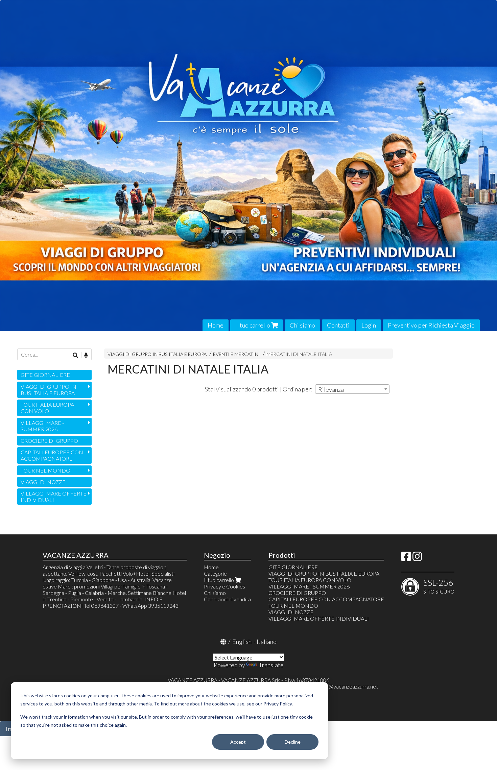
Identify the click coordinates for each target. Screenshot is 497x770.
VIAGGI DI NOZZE (43, 482)
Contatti (338, 325)
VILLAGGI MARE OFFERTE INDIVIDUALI (54, 496)
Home (215, 325)
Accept (238, 742)
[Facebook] (406, 558)
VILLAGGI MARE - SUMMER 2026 (42, 425)
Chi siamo (302, 325)
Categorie (215, 573)
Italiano (267, 641)
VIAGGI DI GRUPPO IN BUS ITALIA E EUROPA (157, 354)
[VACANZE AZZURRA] (248, 165)
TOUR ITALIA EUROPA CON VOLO (47, 407)
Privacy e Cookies (224, 586)
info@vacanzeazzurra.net (349, 686)
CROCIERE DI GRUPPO (49, 440)
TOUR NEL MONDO (45, 470)
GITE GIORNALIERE (45, 374)
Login (368, 325)
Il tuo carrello (253, 325)
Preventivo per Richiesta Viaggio (431, 325)
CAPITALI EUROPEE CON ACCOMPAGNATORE (52, 455)
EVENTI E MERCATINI (236, 354)
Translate (271, 665)
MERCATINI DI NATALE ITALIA (299, 354)
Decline (293, 742)
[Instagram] (417, 558)
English (242, 641)
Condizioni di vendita (227, 599)
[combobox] (352, 389)
